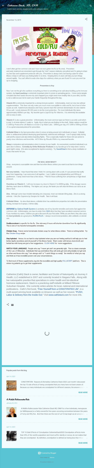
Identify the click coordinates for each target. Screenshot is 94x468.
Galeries (52, 457)
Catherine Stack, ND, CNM (22, 5)
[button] (86, 19)
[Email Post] (12, 306)
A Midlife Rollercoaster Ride (17, 399)
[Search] (90, 6)
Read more (83, 392)
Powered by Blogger (48, 453)
